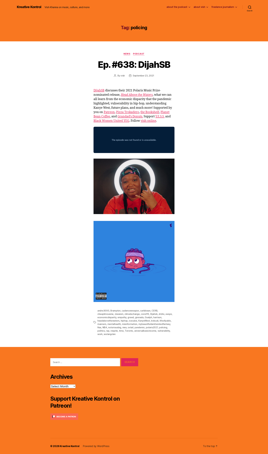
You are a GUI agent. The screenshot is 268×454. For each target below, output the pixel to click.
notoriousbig (114, 327)
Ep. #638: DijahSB (134, 64)
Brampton (115, 310)
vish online (148, 121)
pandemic (140, 327)
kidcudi (154, 320)
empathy (122, 317)
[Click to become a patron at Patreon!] (94, 416)
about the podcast (177, 6)
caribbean (145, 310)
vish (123, 75)
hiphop (124, 320)
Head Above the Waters (137, 95)
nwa (124, 327)
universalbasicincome (145, 330)
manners (101, 324)
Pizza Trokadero (127, 112)
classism (119, 314)
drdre (161, 314)
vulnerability (164, 330)
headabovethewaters (108, 320)
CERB (154, 310)
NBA (104, 327)
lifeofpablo (165, 320)
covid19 (145, 314)
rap (107, 330)
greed (131, 317)
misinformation (129, 324)
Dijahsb (154, 314)
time (121, 330)
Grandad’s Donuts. (130, 116)
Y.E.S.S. (160, 116)
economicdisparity (106, 317)
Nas (99, 327)
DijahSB (99, 90)
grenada (139, 317)
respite (114, 330)
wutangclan (109, 334)
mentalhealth (114, 324)
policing (163, 327)
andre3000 (103, 310)
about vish (199, 6)
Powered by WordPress (96, 446)
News (127, 54)
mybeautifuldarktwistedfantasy (154, 324)
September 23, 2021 (143, 75)
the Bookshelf (149, 112)
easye (169, 314)
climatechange (132, 314)
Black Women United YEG (111, 121)
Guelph (148, 317)
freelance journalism (222, 6)
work (100, 334)
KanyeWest (144, 320)
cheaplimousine (105, 314)
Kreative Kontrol (29, 7)
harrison (157, 317)
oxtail (130, 327)
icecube (133, 320)
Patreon (109, 112)
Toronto (129, 330)
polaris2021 (152, 327)
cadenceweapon (130, 310)
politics (101, 330)
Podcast (138, 54)
